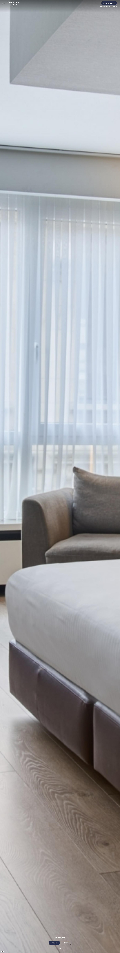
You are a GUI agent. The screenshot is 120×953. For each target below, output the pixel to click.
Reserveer (109, 3)
